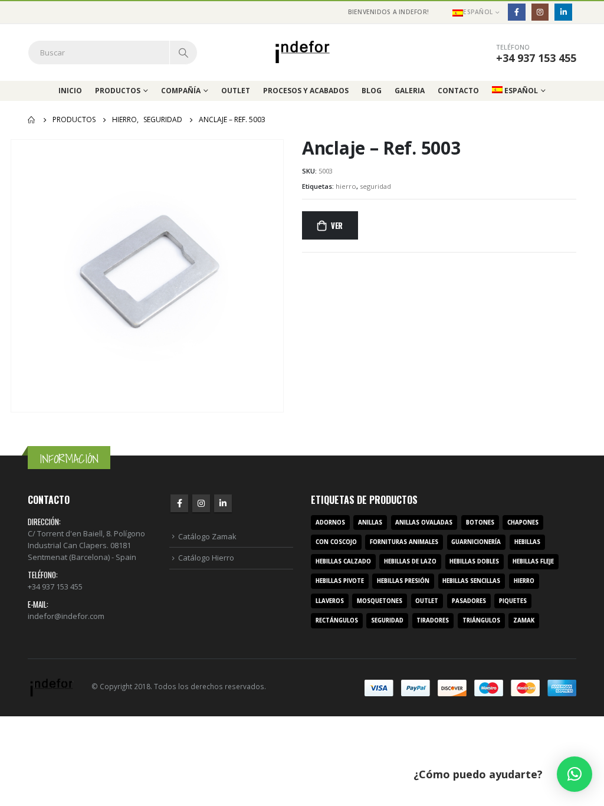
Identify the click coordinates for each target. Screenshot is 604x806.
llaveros (330, 601)
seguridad (375, 186)
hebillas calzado (343, 561)
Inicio (70, 91)
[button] (574, 774)
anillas (370, 522)
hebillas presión (403, 581)
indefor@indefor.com (66, 616)
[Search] (183, 52)
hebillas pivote (340, 581)
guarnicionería (476, 542)
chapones (523, 522)
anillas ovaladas (423, 522)
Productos (117, 91)
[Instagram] (540, 12)
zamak (523, 620)
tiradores (432, 620)
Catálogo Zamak (207, 536)
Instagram (201, 503)
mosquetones (379, 601)
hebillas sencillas (471, 581)
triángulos (481, 620)
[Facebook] (516, 12)
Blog (372, 91)
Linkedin (223, 503)
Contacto (458, 91)
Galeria (410, 91)
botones (480, 522)
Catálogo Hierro (206, 557)
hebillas (527, 542)
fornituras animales (404, 542)
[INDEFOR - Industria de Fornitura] (302, 52)
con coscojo (336, 542)
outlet (426, 601)
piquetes (513, 601)
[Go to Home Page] (32, 119)
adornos (330, 522)
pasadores (469, 601)
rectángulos (337, 620)
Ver (337, 225)
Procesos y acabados (306, 91)
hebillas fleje (533, 561)
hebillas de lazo (410, 561)
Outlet (235, 91)
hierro (346, 186)
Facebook (179, 503)
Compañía (181, 91)
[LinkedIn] (563, 12)
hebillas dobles (474, 561)
